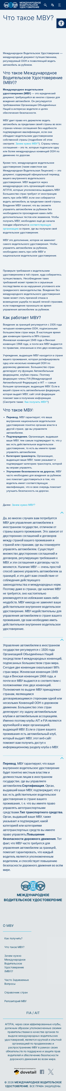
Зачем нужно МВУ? (27, 143)
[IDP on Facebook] (42, 1071)
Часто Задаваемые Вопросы (16, 981)
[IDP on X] (50, 1071)
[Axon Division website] (25, 1072)
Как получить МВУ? (36, 401)
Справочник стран (16, 992)
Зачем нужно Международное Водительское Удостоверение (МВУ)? (14, 963)
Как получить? (13, 938)
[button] (61, 23)
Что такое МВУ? (14, 947)
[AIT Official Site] (39, 911)
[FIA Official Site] (28, 911)
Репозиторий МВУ (15, 1001)
